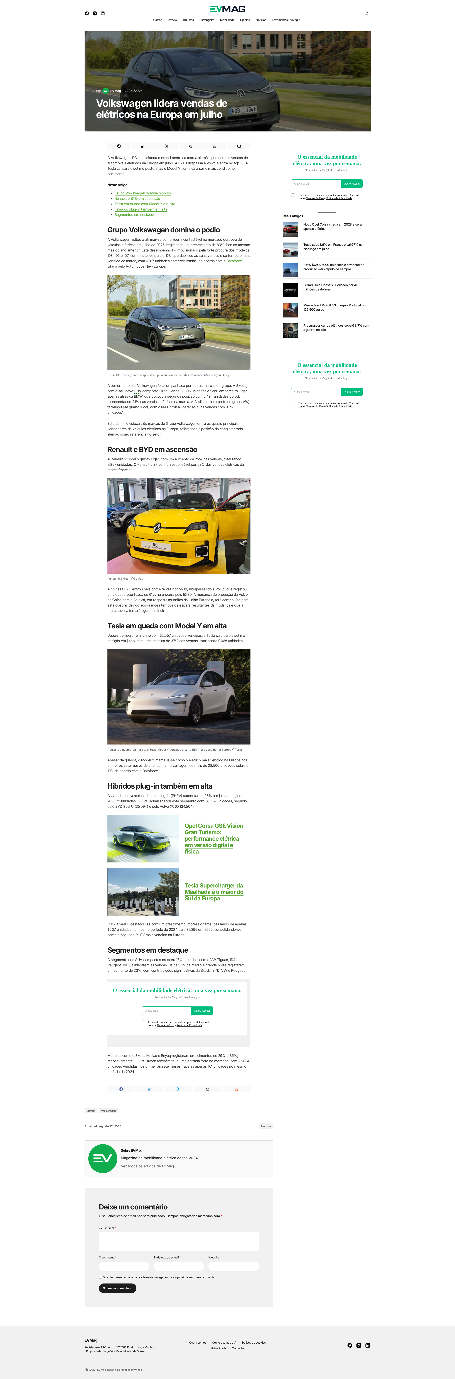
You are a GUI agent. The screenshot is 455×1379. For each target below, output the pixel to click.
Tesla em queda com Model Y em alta (145, 204)
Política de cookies (254, 1342)
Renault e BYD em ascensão (137, 198)
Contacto (238, 1348)
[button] (367, 13)
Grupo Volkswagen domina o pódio (143, 193)
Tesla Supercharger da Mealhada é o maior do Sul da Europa (214, 892)
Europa (91, 1111)
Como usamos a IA (224, 1342)
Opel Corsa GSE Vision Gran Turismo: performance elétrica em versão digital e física (214, 838)
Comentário (107, 1227)
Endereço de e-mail (167, 1257)
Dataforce (234, 261)
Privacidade (218, 1348)
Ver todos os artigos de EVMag (147, 1166)
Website (213, 1257)
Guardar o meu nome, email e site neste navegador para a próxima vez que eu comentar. (159, 1277)
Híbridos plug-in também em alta (141, 209)
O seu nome (107, 1257)
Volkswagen (108, 1111)
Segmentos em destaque (135, 214)
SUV (137, 391)
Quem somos (197, 1342)
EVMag (91, 1340)
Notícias (266, 1126)
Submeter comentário (117, 1288)
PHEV (176, 796)
